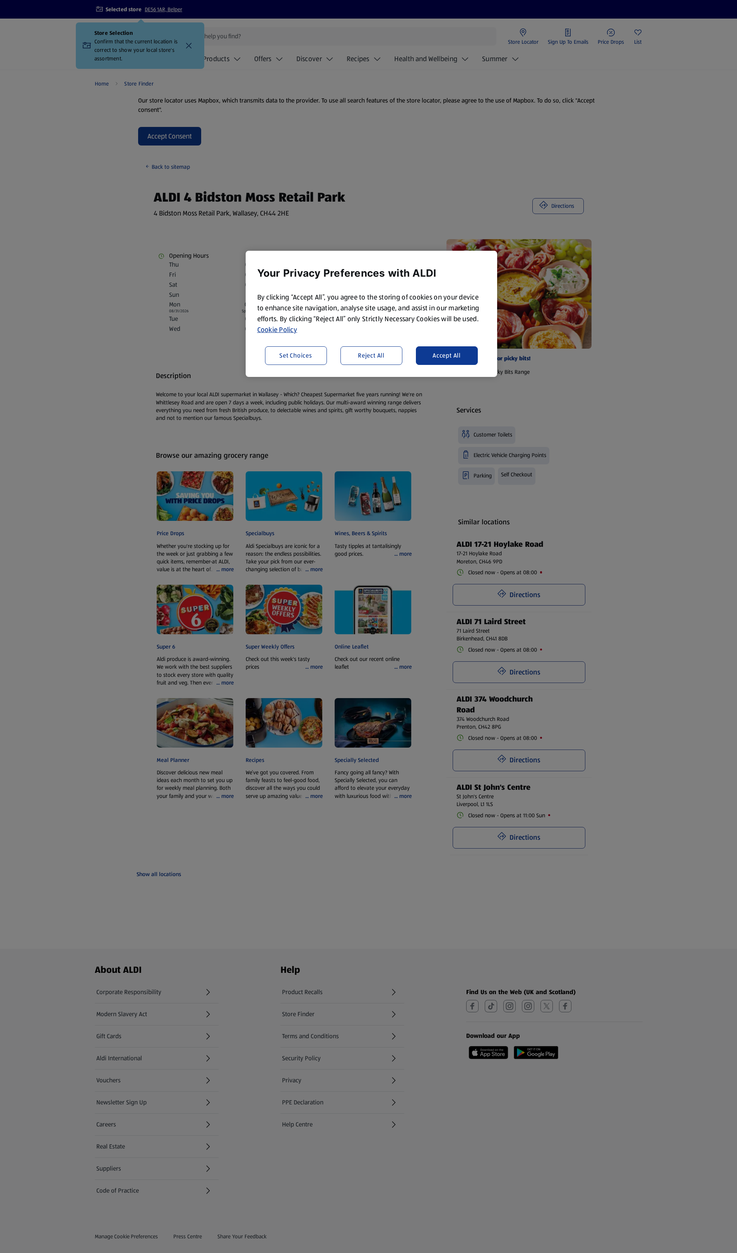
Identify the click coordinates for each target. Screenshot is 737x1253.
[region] (371, 314)
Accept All (447, 355)
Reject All (371, 355)
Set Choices (295, 355)
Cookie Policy (277, 330)
